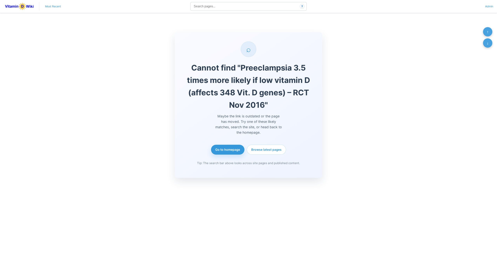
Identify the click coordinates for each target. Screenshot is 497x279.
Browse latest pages (266, 150)
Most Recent (53, 6)
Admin (489, 6)
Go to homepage (227, 150)
